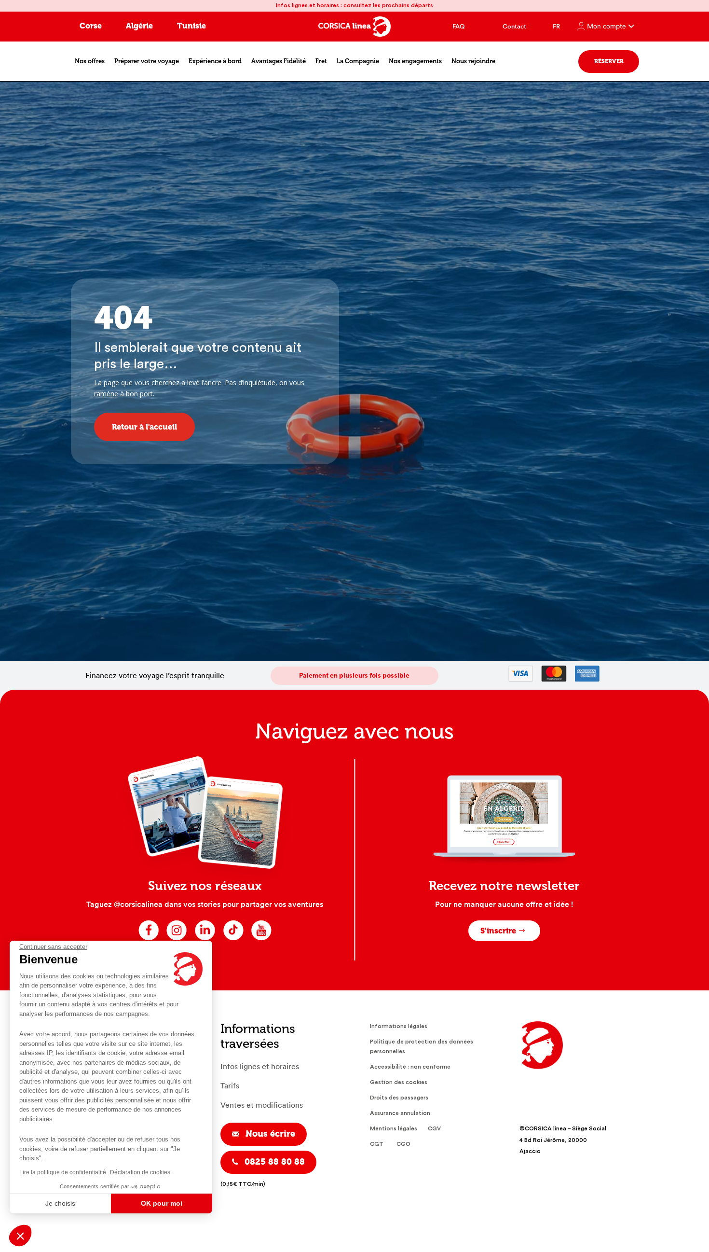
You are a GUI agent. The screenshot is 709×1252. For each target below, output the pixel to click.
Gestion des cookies (398, 1082)
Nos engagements (415, 61)
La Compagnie (358, 61)
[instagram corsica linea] (177, 939)
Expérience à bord (215, 61)
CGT (376, 1144)
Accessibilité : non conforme (410, 1067)
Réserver (609, 61)
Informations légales (398, 1026)
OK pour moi (161, 1203)
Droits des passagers (399, 1097)
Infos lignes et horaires (259, 1066)
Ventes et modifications (261, 1105)
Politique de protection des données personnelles (421, 1046)
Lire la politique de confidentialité (62, 1172)
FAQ (458, 26)
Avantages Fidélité (278, 61)
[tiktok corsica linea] (233, 939)
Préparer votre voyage (146, 61)
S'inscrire (498, 930)
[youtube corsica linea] (261, 939)
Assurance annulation (400, 1113)
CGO (403, 1144)
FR (556, 26)
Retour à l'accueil (144, 426)
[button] (20, 1235)
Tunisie (191, 25)
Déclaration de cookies (140, 1172)
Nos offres (90, 61)
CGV (434, 1128)
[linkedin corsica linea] (205, 939)
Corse (91, 25)
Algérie (139, 25)
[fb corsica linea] (149, 939)
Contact (514, 26)
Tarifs (229, 1085)
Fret (321, 61)
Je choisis (60, 1203)
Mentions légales (393, 1128)
